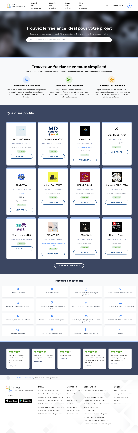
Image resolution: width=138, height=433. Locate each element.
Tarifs (107, 6)
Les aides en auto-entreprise (94, 397)
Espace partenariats (74, 410)
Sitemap (117, 400)
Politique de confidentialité (123, 394)
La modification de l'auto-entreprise (50, 397)
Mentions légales (120, 390)
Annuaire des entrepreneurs (94, 417)
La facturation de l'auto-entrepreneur (51, 404)
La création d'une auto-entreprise (50, 394)
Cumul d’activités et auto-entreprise (97, 404)
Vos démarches (89, 410)
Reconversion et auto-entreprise (95, 414)
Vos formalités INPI (91, 407)
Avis (68, 397)
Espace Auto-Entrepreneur (22, 378)
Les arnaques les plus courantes (95, 394)
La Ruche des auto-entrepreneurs (50, 414)
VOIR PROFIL (21, 156)
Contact (70, 404)
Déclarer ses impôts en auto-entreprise (98, 424)
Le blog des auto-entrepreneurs (49, 410)
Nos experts (71, 394)
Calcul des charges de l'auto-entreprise (97, 420)
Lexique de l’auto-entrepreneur (95, 400)
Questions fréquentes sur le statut (96, 390)
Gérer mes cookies (120, 404)
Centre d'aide (72, 400)
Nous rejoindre (72, 414)
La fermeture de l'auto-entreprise (50, 400)
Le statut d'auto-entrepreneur (48, 390)
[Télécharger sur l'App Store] (11, 401)
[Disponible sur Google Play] (25, 401)
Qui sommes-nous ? (74, 390)
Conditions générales (121, 397)
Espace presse (72, 407)
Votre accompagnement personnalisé (51, 407)
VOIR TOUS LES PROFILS (69, 266)
